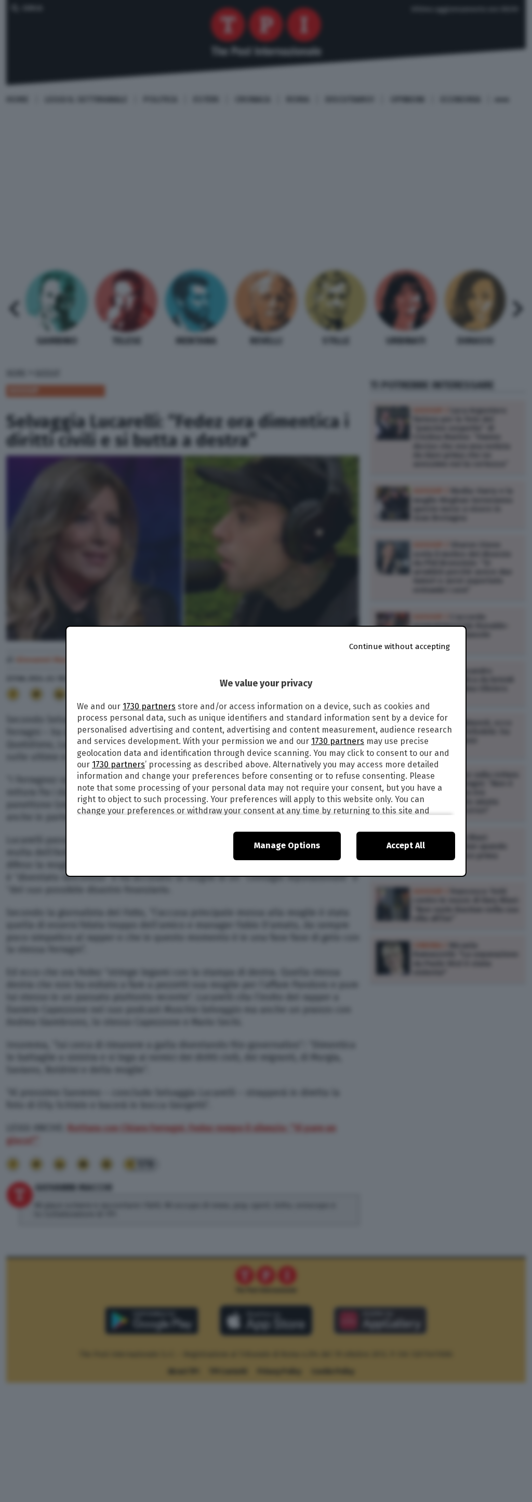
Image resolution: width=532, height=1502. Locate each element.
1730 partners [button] (149, 706)
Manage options (287, 845)
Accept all (406, 845)
